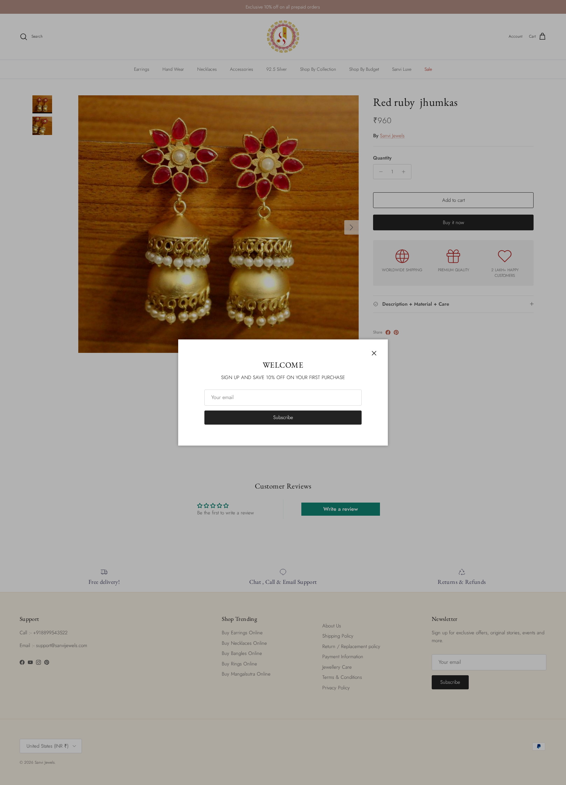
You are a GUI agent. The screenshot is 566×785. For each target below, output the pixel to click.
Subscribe (283, 417)
